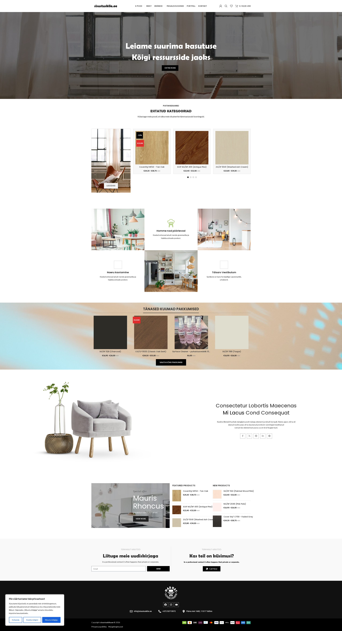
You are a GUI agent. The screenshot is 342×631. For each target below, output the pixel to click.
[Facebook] (165, 604)
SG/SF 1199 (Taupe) (231, 351)
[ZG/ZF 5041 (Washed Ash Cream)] (231, 147)
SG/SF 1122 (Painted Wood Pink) (239, 491)
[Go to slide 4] (196, 177)
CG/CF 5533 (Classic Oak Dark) (150, 351)
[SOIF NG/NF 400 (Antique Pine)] (192, 147)
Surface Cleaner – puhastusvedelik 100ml (192, 351)
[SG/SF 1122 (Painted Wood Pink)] (217, 494)
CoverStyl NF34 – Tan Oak (151, 167)
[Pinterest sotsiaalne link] (256, 436)
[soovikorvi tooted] (231, 6)
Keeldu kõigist (32, 620)
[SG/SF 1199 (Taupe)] (232, 332)
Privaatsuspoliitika (99, 627)
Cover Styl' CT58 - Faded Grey (238, 517)
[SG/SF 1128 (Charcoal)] (110, 332)
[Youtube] (176, 604)
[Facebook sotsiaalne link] (242, 436)
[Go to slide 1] (188, 177)
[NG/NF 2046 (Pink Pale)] (217, 507)
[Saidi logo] (105, 6)
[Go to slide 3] (193, 177)
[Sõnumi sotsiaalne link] (269, 436)
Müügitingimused (115, 627)
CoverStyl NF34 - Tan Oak (195, 491)
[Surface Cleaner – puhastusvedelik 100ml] (191, 332)
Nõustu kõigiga (51, 620)
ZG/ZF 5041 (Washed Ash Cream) (232, 167)
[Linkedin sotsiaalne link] (262, 436)
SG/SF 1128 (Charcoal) (110, 351)
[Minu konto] (220, 6)
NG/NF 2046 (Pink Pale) (235, 504)
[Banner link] (130, 505)
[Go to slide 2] (190, 177)
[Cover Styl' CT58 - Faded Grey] (217, 521)
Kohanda (15, 620)
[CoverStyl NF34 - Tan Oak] (176, 495)
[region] (34, 610)
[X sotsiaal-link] (249, 436)
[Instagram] (171, 604)
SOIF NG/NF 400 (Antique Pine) (192, 167)
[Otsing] (226, 6)
